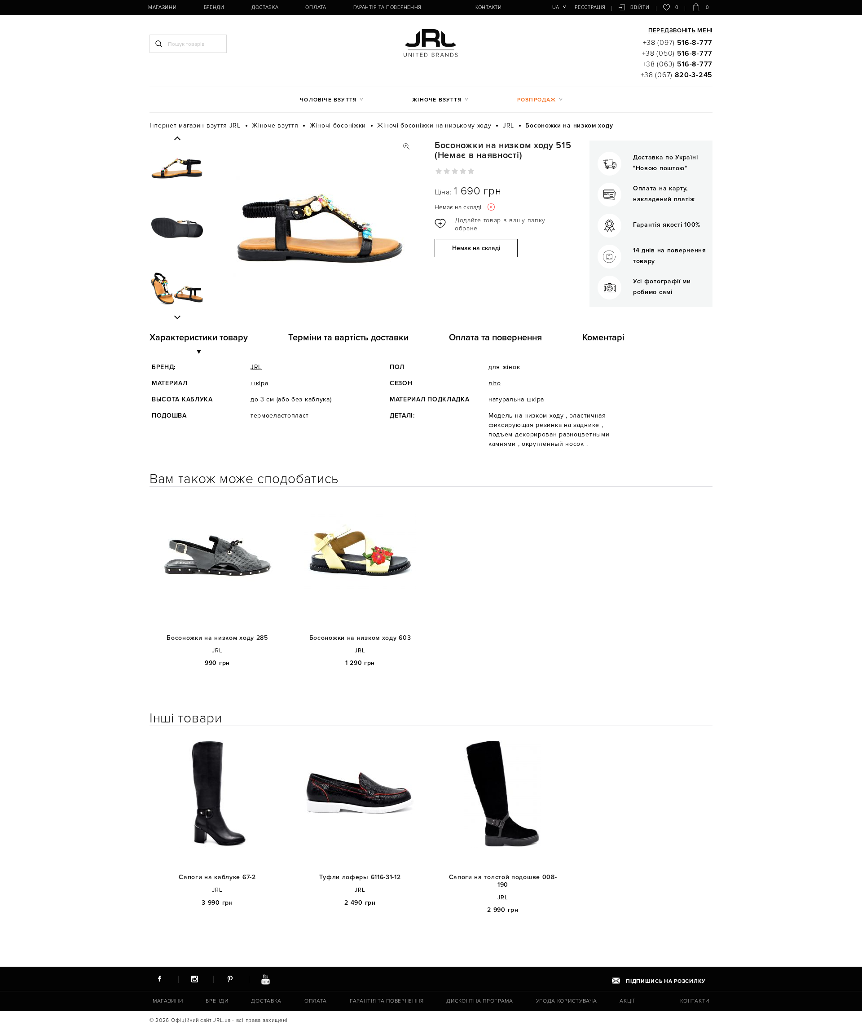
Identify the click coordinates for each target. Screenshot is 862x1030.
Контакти (488, 7)
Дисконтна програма (479, 1001)
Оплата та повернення (495, 337)
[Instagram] (194, 979)
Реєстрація (590, 7)
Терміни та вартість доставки (348, 337)
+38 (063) (677, 64)
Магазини (162, 7)
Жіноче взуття (437, 100)
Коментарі (603, 337)
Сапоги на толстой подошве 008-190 (503, 881)
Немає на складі (476, 248)
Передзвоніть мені (680, 31)
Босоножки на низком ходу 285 (217, 638)
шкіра (259, 383)
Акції (627, 1001)
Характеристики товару (199, 337)
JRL (256, 367)
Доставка (265, 7)
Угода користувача (566, 1001)
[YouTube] (265, 979)
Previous (177, 139)
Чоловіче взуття (328, 100)
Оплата (315, 7)
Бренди (214, 7)
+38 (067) (676, 75)
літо (494, 383)
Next (177, 317)
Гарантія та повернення (387, 7)
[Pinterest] (229, 979)
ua (555, 7)
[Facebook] (159, 979)
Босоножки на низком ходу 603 (360, 638)
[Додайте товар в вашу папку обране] (493, 224)
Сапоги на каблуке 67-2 (217, 877)
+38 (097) (677, 42)
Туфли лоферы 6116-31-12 (359, 877)
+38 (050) (677, 53)
